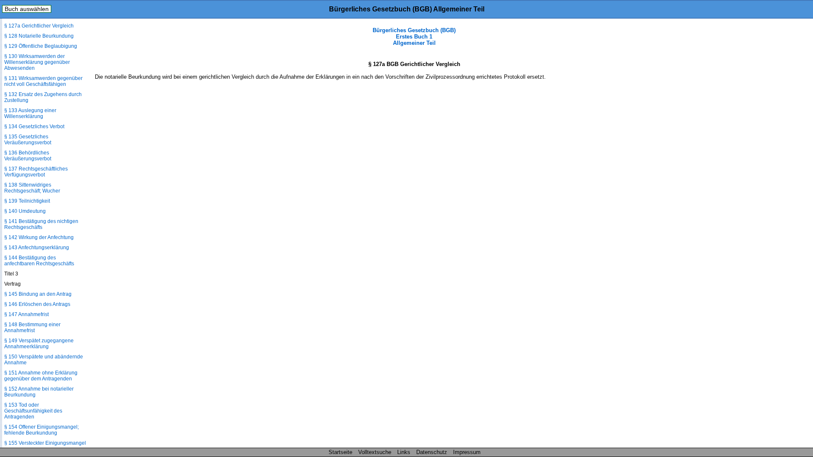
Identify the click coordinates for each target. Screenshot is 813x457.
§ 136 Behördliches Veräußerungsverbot (27, 156)
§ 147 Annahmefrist (26, 314)
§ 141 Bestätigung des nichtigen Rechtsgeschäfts (41, 224)
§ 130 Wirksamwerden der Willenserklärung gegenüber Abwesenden (37, 62)
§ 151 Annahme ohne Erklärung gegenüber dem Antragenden (40, 376)
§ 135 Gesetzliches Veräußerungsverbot (27, 140)
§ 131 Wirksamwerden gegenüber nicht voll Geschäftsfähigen (43, 81)
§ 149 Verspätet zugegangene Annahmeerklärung (39, 344)
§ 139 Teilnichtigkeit (27, 201)
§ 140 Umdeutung (25, 211)
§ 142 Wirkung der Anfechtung (39, 237)
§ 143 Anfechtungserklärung (36, 248)
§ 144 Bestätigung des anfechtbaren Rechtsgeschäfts (39, 261)
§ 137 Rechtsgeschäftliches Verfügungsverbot (36, 172)
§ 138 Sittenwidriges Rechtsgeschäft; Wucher (32, 188)
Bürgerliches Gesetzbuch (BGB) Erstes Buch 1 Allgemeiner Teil (414, 36)
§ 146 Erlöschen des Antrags (37, 304)
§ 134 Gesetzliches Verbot (34, 126)
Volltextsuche (374, 452)
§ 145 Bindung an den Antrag (38, 294)
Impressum (467, 452)
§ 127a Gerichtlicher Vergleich (39, 26)
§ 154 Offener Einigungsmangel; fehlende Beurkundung (41, 430)
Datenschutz (431, 452)
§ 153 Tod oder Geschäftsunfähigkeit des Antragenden (33, 411)
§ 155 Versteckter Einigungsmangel (45, 443)
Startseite (340, 452)
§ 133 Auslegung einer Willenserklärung (30, 113)
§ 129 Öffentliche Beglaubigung (40, 46)
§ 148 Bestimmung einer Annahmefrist (32, 327)
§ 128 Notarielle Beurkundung (39, 36)
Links (403, 452)
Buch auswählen (27, 9)
